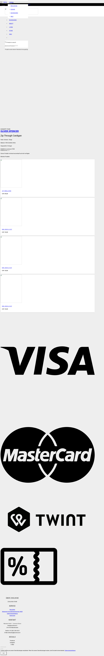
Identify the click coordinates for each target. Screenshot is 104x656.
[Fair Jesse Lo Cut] (11, 225)
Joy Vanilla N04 (6, 191)
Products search (11, 42)
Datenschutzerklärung (12, 613)
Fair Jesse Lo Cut (7, 229)
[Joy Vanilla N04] (11, 187)
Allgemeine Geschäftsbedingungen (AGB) (12, 611)
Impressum (12, 615)
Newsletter (12, 609)
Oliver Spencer (10, 131)
